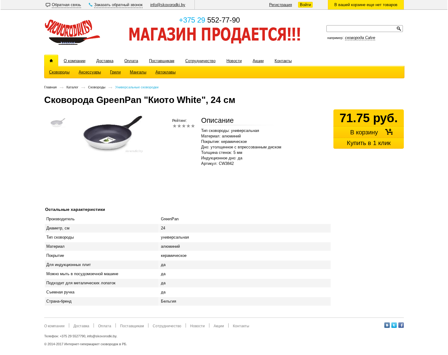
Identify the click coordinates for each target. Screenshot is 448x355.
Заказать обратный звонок (118, 4)
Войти (305, 4)
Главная (50, 87)
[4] (188, 125)
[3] (183, 125)
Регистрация (280, 4)
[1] (174, 125)
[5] (192, 125)
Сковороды (96, 87)
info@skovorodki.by (167, 4)
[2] (179, 125)
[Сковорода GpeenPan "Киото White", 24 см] (112, 153)
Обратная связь (66, 4)
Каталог (72, 87)
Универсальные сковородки (136, 87)
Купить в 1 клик (369, 143)
